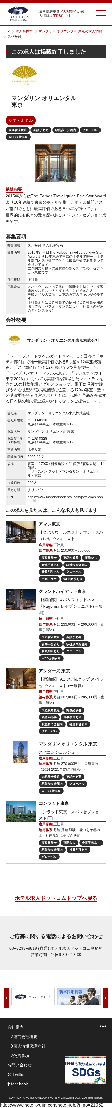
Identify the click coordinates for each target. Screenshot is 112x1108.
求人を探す (24, 31)
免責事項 (21, 1055)
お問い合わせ (19, 1065)
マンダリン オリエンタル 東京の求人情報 (70, 31)
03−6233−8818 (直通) (29, 948)
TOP (6, 31)
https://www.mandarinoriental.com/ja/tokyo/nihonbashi (65, 499)
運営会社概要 (25, 1036)
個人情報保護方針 (29, 1046)
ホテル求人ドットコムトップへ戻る (56, 898)
